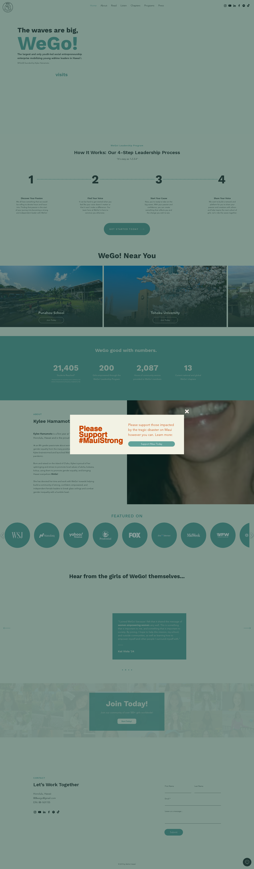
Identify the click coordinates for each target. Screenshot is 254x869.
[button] (187, 411)
